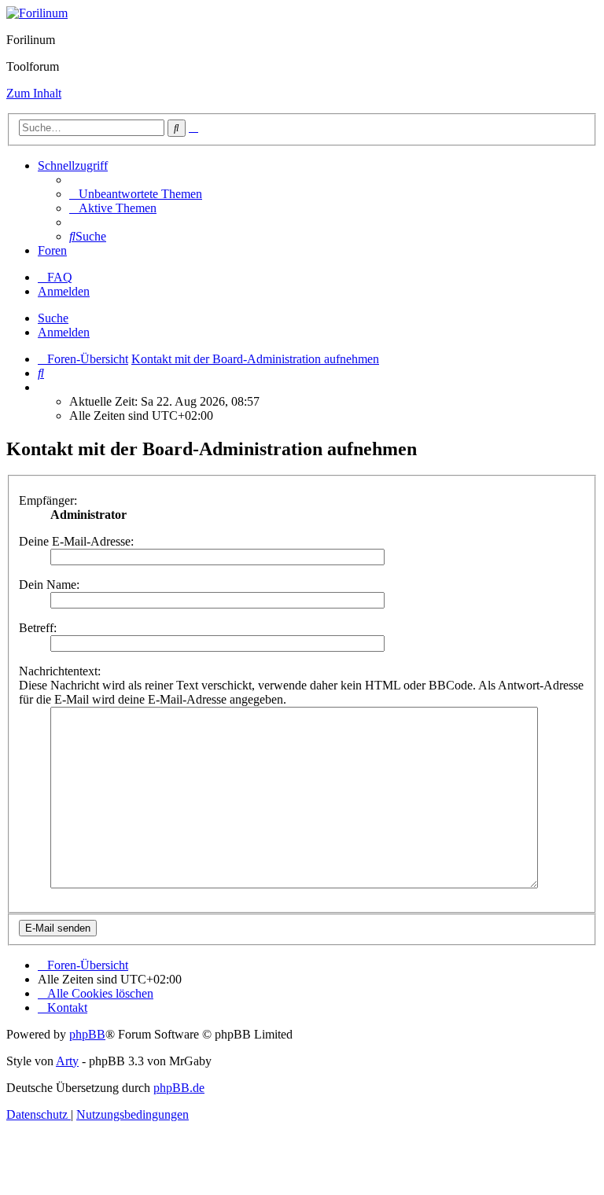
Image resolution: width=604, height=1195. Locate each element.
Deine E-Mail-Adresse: (76, 541)
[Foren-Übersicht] (37, 13)
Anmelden (64, 332)
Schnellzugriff (73, 165)
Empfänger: (48, 500)
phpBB (87, 1034)
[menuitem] (135, 193)
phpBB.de (178, 1087)
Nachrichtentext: (60, 671)
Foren (52, 250)
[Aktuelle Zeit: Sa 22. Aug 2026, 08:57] (42, 387)
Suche (53, 318)
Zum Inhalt (33, 93)
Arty (67, 1061)
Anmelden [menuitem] (64, 291)
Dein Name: (49, 584)
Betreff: (38, 627)
